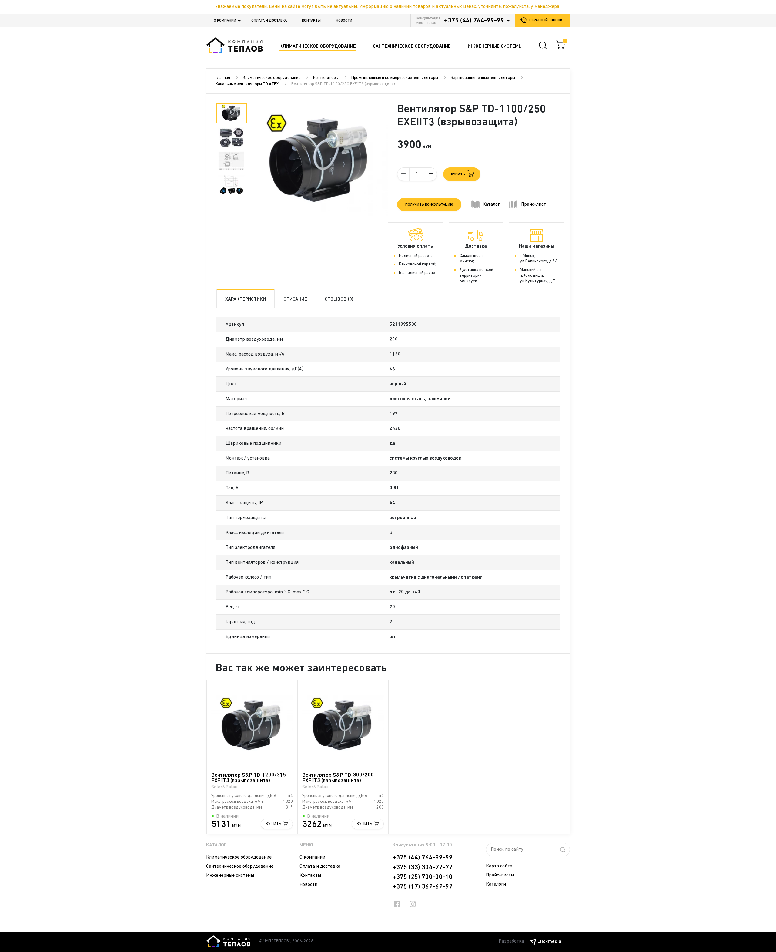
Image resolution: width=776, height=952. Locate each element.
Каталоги (496, 884)
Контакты (311, 20)
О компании (225, 20)
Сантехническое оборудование (239, 866)
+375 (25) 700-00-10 (423, 877)
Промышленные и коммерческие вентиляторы (394, 78)
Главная (223, 78)
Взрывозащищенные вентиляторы (483, 78)
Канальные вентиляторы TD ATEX (247, 84)
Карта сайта (499, 866)
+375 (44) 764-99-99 (474, 20)
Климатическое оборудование (271, 78)
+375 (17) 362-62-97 (423, 886)
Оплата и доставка (269, 20)
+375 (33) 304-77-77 (423, 867)
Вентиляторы (326, 78)
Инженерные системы (230, 875)
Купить (273, 824)
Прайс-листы (500, 875)
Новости (344, 20)
